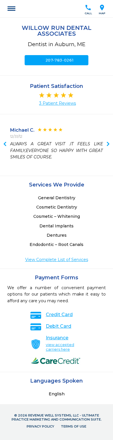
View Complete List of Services (56, 259)
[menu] (11, 8)
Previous (108, 144)
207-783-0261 (57, 60)
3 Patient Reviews (57, 103)
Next (5, 144)
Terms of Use (73, 426)
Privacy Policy (40, 426)
